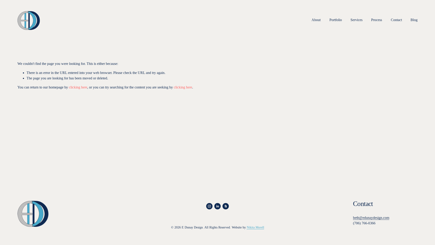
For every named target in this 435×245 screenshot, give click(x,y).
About (316, 20)
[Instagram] (209, 206)
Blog (414, 20)
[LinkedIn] (217, 206)
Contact (396, 20)
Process (376, 20)
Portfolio (335, 20)
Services (356, 20)
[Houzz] (225, 206)
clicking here (78, 87)
